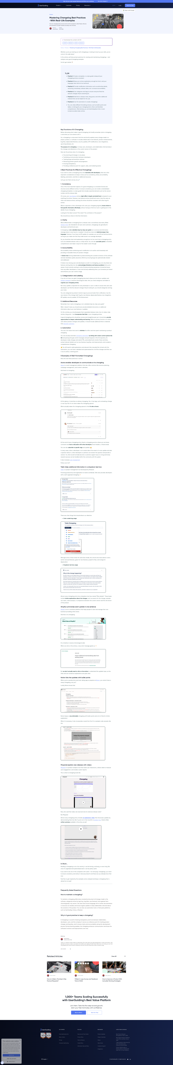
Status (99, 1040)
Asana (62, 365)
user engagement (75, 460)
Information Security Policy (83, 1046)
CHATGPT (65, 42)
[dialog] (2, 1062)
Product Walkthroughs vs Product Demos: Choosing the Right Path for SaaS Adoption (122, 1049)
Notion (98, 680)
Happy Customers (101, 1037)
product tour (97, 820)
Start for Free (130, 5)
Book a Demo (78, 1012)
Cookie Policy (80, 1043)
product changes (65, 280)
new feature (72, 196)
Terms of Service (81, 1040)
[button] (114, 5)
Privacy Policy (80, 1037)
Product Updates (101, 1034)
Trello (62, 469)
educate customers (68, 324)
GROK (76, 42)
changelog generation (82, 335)
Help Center (100, 1043)
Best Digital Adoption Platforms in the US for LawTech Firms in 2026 (123, 1039)
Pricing (60, 1040)
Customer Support (101, 1046)
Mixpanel (63, 767)
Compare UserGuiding (64, 1043)
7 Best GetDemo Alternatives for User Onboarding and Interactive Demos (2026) (123, 1044)
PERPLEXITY (71, 42)
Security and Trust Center (83, 1034)
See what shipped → (103, 1)
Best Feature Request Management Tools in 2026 (122, 1035)
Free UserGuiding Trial (63, 1034)
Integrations (100, 1049)
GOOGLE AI (81, 42)
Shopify (63, 609)
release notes (64, 225)
